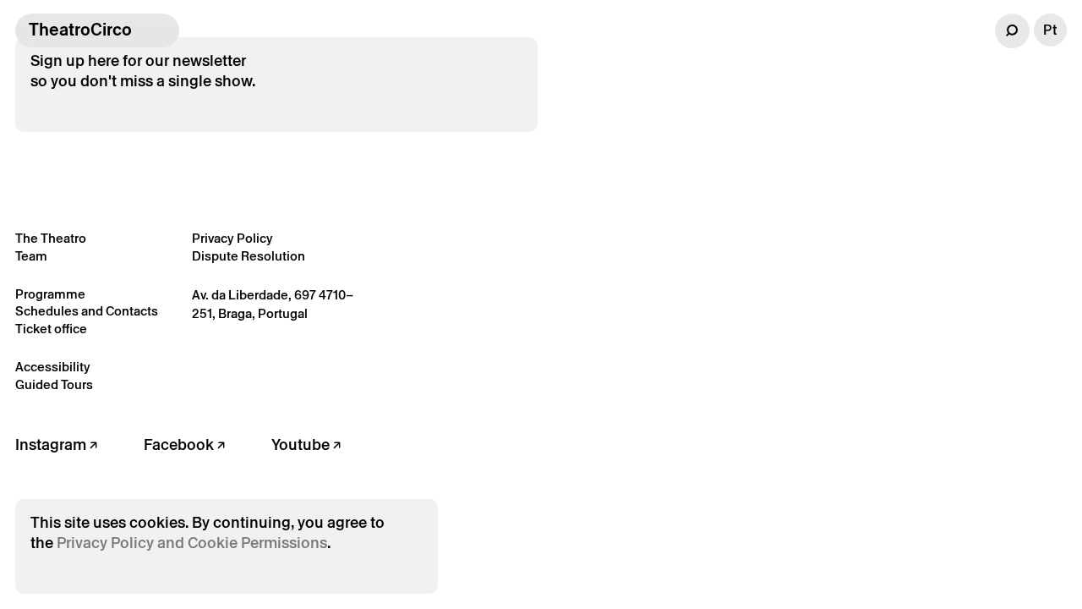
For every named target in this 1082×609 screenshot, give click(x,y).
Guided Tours (54, 384)
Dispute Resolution (248, 256)
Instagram (52, 444)
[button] (1012, 31)
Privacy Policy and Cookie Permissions (192, 542)
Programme (50, 294)
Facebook (180, 444)
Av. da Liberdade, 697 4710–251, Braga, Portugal (272, 304)
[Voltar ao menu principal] (162, 30)
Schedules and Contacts (86, 311)
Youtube (302, 444)
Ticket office (51, 328)
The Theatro (50, 238)
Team (31, 256)
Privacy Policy (232, 238)
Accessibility (52, 367)
